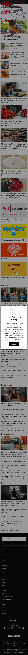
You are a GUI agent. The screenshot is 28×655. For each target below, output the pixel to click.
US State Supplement (16, 339)
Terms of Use (12, 325)
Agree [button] (14, 344)
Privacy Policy (8, 333)
